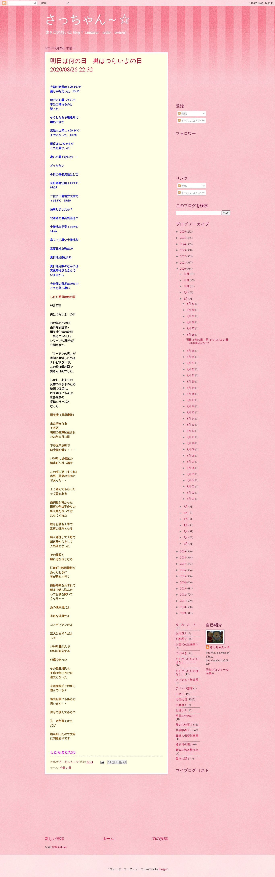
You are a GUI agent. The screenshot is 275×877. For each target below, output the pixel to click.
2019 (183, 551)
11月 (187, 280)
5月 (186, 519)
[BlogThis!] (113, 762)
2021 (183, 262)
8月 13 (191, 424)
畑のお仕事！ (184, 724)
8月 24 (191, 357)
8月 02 (191, 492)
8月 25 (191, 351)
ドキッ (180, 694)
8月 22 (191, 369)
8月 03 (191, 486)
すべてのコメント (192, 120)
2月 (186, 537)
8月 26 (191, 334)
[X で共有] (117, 762)
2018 (183, 557)
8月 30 (191, 310)
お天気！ (181, 633)
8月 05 (191, 474)
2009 (183, 613)
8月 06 (191, 468)
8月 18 (191, 394)
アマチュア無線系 (187, 680)
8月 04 (191, 480)
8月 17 (191, 400)
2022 (183, 256)
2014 (183, 582)
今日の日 (65, 767)
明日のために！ (185, 716)
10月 (187, 286)
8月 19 (191, 388)
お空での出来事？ (187, 644)
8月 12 (191, 431)
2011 (183, 601)
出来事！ (181, 705)
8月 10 (191, 443)
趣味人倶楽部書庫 (187, 735)
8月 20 (191, 381)
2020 (183, 268)
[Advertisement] (106, 805)
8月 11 (191, 437)
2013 (183, 588)
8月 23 (191, 363)
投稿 (184, 113)
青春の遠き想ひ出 (187, 750)
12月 (187, 274)
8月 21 (191, 375)
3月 (186, 531)
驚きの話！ (183, 758)
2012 (183, 594)
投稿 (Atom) (59, 847)
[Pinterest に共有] (125, 762)
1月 (186, 543)
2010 (183, 607)
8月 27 (191, 328)
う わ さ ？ (185, 624)
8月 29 (191, 316)
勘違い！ (181, 710)
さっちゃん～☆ (87, 18)
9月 (186, 292)
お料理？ (181, 639)
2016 (183, 570)
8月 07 (191, 461)
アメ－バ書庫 (184, 688)
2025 (183, 238)
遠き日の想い (184, 744)
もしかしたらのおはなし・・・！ (187, 660)
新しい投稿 (54, 838)
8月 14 (191, 418)
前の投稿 (160, 838)
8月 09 (191, 449)
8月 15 (191, 412)
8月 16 (191, 406)
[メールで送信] (109, 762)
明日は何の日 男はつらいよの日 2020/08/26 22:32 (208, 341)
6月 (186, 513)
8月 (186, 298)
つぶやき (181, 653)
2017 (183, 564)
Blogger (163, 869)
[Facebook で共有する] (121, 762)
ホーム (108, 838)
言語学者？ (183, 730)
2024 (183, 244)
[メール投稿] (102, 762)
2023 (183, 250)
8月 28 (191, 322)
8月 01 (191, 499)
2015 (183, 576)
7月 (186, 506)
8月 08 (191, 455)
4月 (186, 525)
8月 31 (191, 303)
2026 (183, 231)
